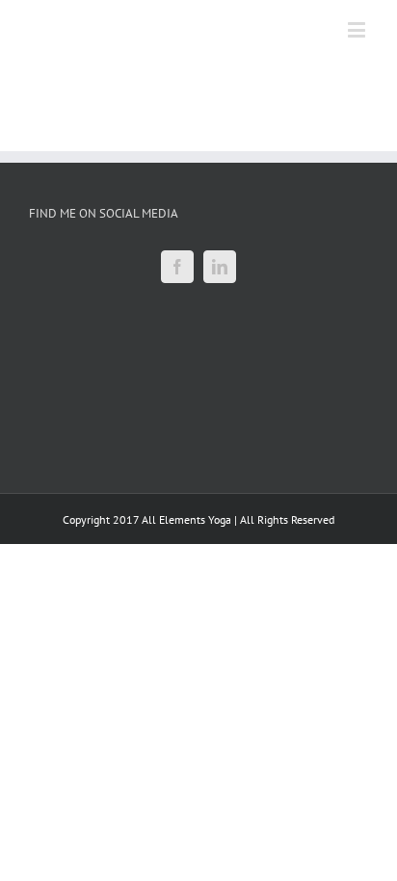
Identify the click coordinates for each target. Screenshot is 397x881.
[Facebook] (177, 266)
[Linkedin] (219, 266)
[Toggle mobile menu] (358, 29)
